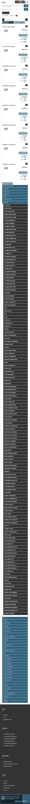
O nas (5, 717)
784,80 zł (24, 167)
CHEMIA (5, 197)
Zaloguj (5, 781)
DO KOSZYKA (23, 35)
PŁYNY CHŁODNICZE (7, 658)
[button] (26, 26)
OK (16, 801)
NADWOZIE (5, 639)
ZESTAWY (5, 699)
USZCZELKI (5, 685)
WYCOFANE (5, 691)
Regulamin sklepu (8, 761)
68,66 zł (24, 147)
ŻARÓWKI (5, 701)
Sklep (23, 39)
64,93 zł (24, 128)
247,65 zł (24, 108)
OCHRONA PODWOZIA (9, 734)
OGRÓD (5, 647)
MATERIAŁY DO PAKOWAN (9, 637)
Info (20, 801)
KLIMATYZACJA (6, 623)
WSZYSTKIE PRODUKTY (8, 186)
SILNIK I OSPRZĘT (7, 661)
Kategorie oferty (8, 719)
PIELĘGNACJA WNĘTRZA (10, 738)
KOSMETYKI (6, 626)
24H (23, 41)
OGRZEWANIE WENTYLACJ (9, 650)
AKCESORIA (5, 189)
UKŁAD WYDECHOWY (8, 674)
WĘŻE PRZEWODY (7, 688)
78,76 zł (25, 69)
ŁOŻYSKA (5, 634)
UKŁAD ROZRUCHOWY (8, 672)
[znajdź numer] (26, 5)
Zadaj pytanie (7, 787)
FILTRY (4, 618)
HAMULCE (5, 621)
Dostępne (6, 22)
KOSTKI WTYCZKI (7, 629)
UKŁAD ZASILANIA (7, 680)
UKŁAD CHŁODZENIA (7, 664)
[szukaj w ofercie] (26, 19)
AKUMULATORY (6, 191)
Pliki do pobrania (8, 766)
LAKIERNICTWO (6, 631)
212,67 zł (24, 89)
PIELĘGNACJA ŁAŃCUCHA (10, 736)
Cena (11, 22)
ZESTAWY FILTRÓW (9, 745)
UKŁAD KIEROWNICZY (8, 666)
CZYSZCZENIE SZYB (7, 199)
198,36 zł (24, 49)
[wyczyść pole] (3, 19)
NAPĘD (5, 642)
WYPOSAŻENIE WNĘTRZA (8, 693)
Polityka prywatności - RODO (11, 764)
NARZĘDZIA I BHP (7, 645)
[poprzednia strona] (15, 22)
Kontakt (5, 715)
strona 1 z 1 (19, 22)
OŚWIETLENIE (6, 656)
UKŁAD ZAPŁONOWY (7, 677)
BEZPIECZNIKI (6, 194)
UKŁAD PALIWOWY (7, 669)
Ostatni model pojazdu (9, 785)
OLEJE (4, 653)
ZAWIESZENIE (6, 696)
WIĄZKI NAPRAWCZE (9, 741)
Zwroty (5, 790)
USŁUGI (5, 682)
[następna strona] (24, 22)
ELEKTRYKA (5, 202)
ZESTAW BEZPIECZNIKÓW (10, 743)
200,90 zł (24, 30)
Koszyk (5, 783)
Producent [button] (6, 12)
